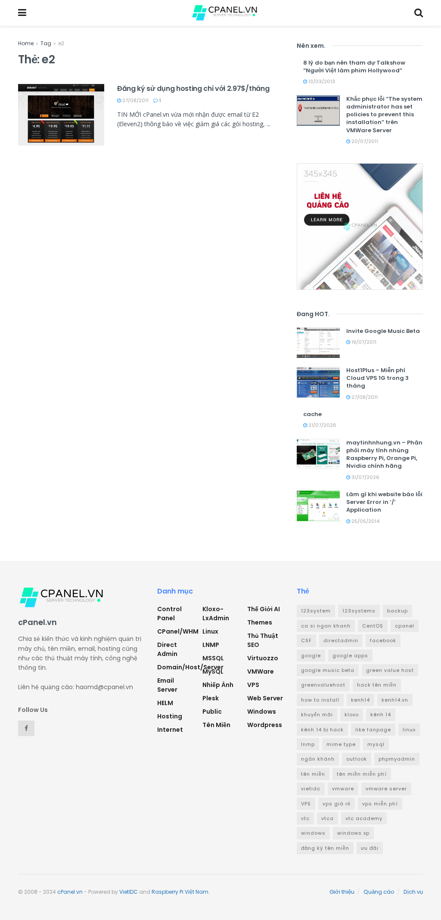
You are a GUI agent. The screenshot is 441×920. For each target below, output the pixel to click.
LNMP (210, 644)
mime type (341, 744)
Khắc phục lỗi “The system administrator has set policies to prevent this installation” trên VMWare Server (384, 114)
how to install (320, 699)
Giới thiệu (341, 892)
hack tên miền (377, 684)
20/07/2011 (364, 141)
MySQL (213, 671)
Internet (170, 729)
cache (312, 414)
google (311, 655)
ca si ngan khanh (326, 625)
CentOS (372, 625)
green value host (390, 670)
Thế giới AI (263, 609)
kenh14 (360, 699)
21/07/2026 (321, 425)
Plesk (210, 698)
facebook (383, 640)
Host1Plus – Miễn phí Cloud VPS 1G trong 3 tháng (377, 378)
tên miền (313, 774)
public (212, 711)
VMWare (260, 671)
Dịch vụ (413, 892)
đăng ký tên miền (325, 848)
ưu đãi (370, 848)
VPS (253, 685)
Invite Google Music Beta (383, 331)
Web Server (265, 698)
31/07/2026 (364, 477)
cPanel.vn (70, 891)
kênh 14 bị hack (322, 729)
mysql (376, 744)
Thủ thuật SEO (262, 640)
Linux (210, 631)
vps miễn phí (380, 803)
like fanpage (373, 729)
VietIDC (128, 891)
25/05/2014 (364, 521)
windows (313, 833)
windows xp (353, 833)
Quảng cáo (378, 892)
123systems (359, 610)
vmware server (386, 788)
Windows (261, 711)
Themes (259, 622)
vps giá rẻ (337, 803)
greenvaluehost (323, 684)
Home (26, 43)
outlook (356, 758)
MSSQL (213, 658)
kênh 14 (380, 714)
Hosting (169, 716)
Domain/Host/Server (190, 667)
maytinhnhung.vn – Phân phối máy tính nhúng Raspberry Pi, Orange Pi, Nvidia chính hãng (384, 454)
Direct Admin (167, 649)
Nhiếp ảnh (217, 685)
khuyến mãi (317, 714)
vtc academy (363, 818)
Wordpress (264, 725)
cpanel (404, 625)
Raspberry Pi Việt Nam (180, 891)
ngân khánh (318, 758)
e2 (61, 43)
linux (409, 729)
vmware (343, 788)
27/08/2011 (135, 100)
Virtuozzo (262, 658)
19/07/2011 (363, 342)
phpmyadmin (397, 758)
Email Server (167, 685)
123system (316, 610)
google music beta (327, 670)
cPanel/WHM (178, 631)
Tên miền (216, 725)
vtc (305, 818)
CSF (306, 640)
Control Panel (169, 613)
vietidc (310, 788)
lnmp (308, 744)
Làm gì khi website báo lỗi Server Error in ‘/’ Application (384, 502)
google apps (350, 655)
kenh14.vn (395, 699)
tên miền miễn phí (362, 774)
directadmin (340, 640)
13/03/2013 (321, 81)
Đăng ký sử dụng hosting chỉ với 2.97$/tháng (193, 88)
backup (397, 610)
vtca (327, 818)
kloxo (352, 714)
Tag (45, 43)
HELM (165, 703)
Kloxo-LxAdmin (215, 613)
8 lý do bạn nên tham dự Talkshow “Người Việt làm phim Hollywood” (354, 67)
